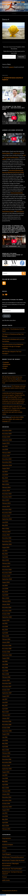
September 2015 (7, 769)
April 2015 (5, 784)
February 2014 (6, 829)
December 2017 (6, 683)
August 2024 (6, 468)
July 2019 (4, 623)
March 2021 (5, 560)
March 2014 (5, 825)
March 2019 (5, 636)
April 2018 (5, 671)
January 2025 (6, 456)
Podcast (4, 877)
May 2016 (5, 743)
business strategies (7, 844)
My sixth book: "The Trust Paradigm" (12, 868)
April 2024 (5, 481)
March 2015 (5, 788)
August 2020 (6, 582)
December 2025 (6, 430)
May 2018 (5, 667)
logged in (11, 67)
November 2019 (6, 610)
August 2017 (5, 696)
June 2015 (5, 778)
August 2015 (5, 772)
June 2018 (5, 664)
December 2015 (6, 759)
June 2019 (5, 626)
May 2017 (5, 705)
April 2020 (5, 595)
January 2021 (6, 566)
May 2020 (5, 592)
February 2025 (6, 452)
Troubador (6, 362)
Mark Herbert (20, 211)
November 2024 (6, 462)
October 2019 (6, 614)
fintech (4, 851)
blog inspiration (6, 838)
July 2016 (4, 737)
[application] (14, 117)
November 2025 (6, 433)
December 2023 (6, 494)
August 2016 (5, 734)
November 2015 (6, 762)
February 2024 (6, 487)
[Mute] (21, 123)
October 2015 (6, 765)
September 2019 (7, 617)
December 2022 (6, 509)
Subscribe (21, 56)
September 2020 (7, 579)
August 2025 (6, 443)
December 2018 (6, 645)
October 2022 (6, 516)
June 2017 (5, 702)
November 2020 (7, 573)
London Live (16, 153)
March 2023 (5, 500)
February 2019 (6, 639)
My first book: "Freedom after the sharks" (13, 860)
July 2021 (4, 550)
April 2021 (5, 557)
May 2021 (5, 554)
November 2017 (6, 686)
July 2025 (5, 446)
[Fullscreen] (24, 123)
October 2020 (6, 576)
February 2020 (6, 601)
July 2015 (4, 775)
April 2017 (5, 708)
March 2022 (5, 528)
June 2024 (5, 474)
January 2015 (6, 794)
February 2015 (6, 791)
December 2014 (6, 797)
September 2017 (7, 693)
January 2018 (6, 680)
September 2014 (7, 806)
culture (4, 159)
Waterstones (6, 364)
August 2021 (5, 547)
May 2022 (5, 525)
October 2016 (6, 727)
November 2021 (6, 541)
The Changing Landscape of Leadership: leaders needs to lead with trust (14, 388)
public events (6, 880)
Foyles (5, 368)
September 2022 (7, 519)
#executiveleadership (17, 192)
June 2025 (5, 449)
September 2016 (7, 731)
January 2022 (6, 535)
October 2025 (6, 437)
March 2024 (5, 484)
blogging (4, 841)
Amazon (5, 366)
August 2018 (5, 658)
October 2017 (6, 690)
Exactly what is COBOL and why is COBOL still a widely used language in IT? (13, 419)
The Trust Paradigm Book (11, 157)
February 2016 (6, 753)
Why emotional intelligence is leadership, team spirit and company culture (12, 412)
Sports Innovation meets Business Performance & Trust (14, 381)
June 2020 (5, 588)
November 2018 (6, 648)
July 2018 (4, 661)
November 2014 (6, 800)
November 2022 (6, 512)
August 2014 (5, 810)
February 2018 (6, 677)
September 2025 (7, 440)
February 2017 (6, 715)
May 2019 (5, 629)
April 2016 (5, 746)
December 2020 (6, 569)
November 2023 (6, 497)
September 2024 (7, 465)
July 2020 (5, 585)
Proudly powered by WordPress (9, 890)
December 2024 (6, 459)
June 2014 (5, 816)
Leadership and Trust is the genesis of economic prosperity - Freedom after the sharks (13, 395)
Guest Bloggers (6, 854)
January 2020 (6, 604)
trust (24, 155)
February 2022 (6, 531)
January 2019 (6, 642)
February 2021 (6, 563)
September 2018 (7, 655)
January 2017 (6, 718)
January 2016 (6, 756)
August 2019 (5, 620)
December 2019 (6, 607)
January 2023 (6, 506)
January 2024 (6, 490)
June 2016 (5, 740)
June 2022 (5, 522)
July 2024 (5, 471)
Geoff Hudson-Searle (8, 211)
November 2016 (6, 724)
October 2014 (6, 803)
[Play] (4, 123)
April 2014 (5, 822)
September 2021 (7, 544)
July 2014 (4, 813)
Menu (14, 13)
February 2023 (6, 503)
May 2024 (5, 478)
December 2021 (6, 538)
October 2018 (6, 652)
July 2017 (4, 699)
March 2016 (5, 750)
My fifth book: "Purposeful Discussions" (13, 857)
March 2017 (5, 712)
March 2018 (5, 674)
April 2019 (5, 633)
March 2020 (5, 598)
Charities (4, 848)
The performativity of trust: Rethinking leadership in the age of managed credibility (12, 346)
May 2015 (5, 781)
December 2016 (6, 721)
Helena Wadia (6, 153)
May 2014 (5, 819)
